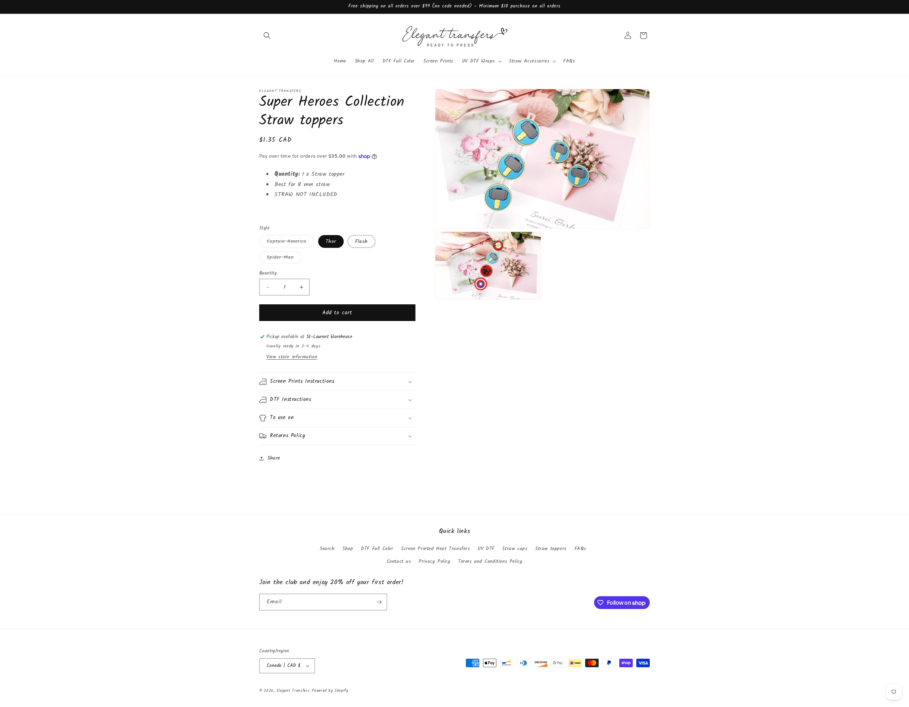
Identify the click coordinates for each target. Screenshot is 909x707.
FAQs (580, 549)
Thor (331, 241)
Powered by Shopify (330, 690)
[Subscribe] (379, 602)
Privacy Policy (434, 561)
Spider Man (284, 258)
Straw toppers (551, 549)
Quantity (268, 273)
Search (327, 549)
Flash (361, 241)
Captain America (290, 242)
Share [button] (273, 458)
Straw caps (514, 549)
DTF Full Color (377, 549)
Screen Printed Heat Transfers (435, 549)
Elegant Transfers (293, 690)
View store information (291, 357)
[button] (267, 35)
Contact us (399, 561)
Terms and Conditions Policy (490, 561)
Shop (347, 549)
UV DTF (486, 549)
